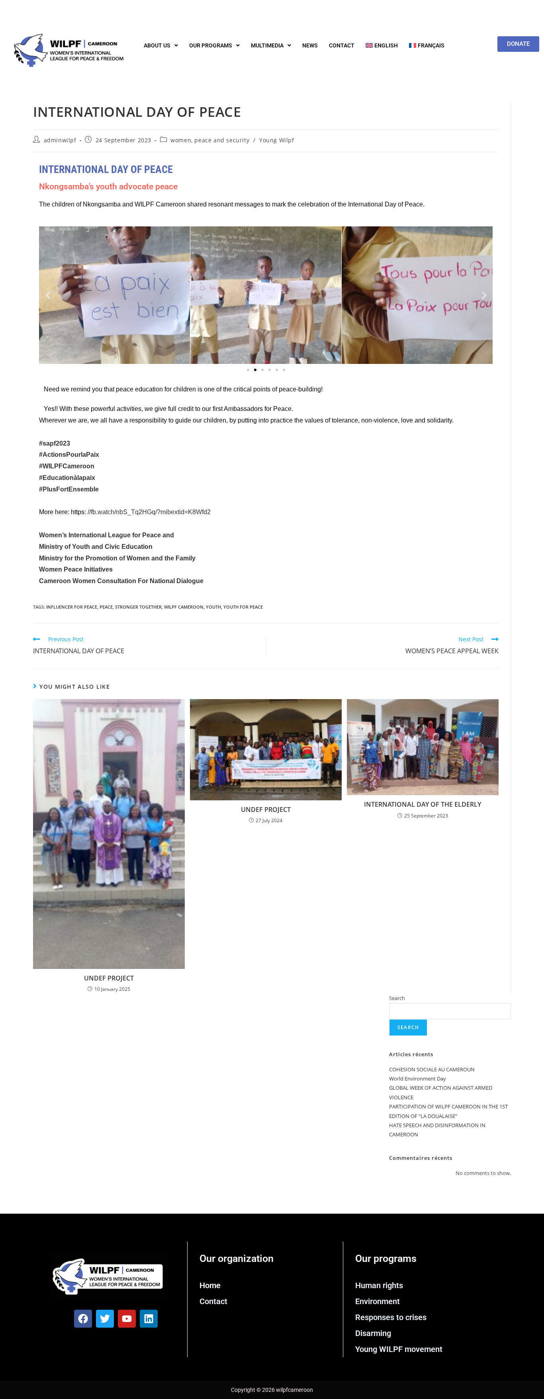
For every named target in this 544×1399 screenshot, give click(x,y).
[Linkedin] (149, 1319)
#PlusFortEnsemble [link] (69, 489)
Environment (377, 1301)
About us (157, 45)
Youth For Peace (243, 607)
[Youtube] (127, 1319)
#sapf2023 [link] (54, 443)
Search (397, 998)
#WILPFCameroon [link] (66, 466)
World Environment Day (417, 1078)
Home (210, 1285)
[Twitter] (105, 1319)
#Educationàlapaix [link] (67, 477)
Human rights (379, 1285)
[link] (106, 535)
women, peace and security (209, 140)
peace (106, 607)
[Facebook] (83, 1319)
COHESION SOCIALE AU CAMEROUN (432, 1069)
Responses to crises (391, 1317)
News (310, 45)
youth (213, 607)
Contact (341, 45)
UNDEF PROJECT (109, 978)
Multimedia (267, 45)
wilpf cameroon (184, 607)
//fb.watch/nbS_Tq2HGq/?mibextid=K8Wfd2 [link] (149, 512)
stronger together (138, 607)
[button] (161, 45)
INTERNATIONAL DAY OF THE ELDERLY (422, 804)
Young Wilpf (276, 140)
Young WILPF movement (398, 1349)
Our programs (210, 45)
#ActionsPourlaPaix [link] (69, 454)
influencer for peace (71, 607)
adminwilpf (60, 140)
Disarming (373, 1333)
